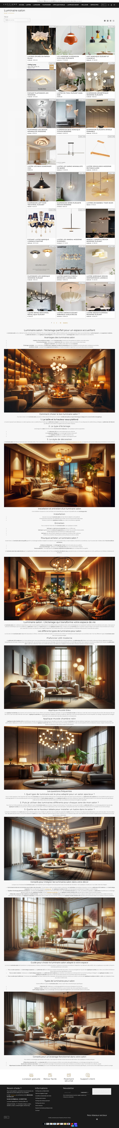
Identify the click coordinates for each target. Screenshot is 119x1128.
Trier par (6, 16)
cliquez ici (13, 1095)
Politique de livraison (40, 1098)
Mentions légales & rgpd (41, 1093)
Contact (37, 1110)
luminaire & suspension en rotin (74, 442)
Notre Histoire (38, 1105)
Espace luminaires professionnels (43, 1108)
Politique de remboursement (42, 1100)
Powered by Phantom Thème (65, 1117)
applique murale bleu (52, 892)
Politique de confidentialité (42, 1091)
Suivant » (65, 322)
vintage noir (48, 889)
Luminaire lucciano (55, 1117)
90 (60, 322)
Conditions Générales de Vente (43, 1095)
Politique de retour (40, 1103)
